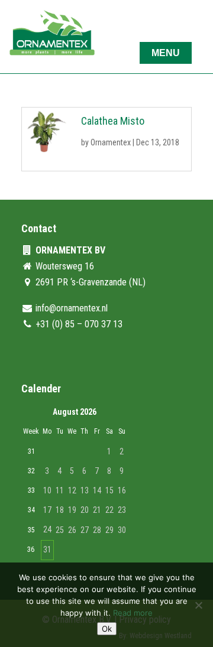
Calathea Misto (112, 121)
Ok (107, 628)
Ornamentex (111, 142)
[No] (198, 605)
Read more (133, 612)
